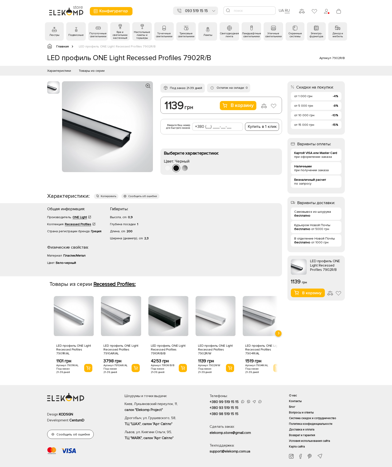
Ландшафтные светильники (251, 35)
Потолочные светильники (98, 35)
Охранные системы (295, 35)
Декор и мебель (338, 35)
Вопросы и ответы (301, 412)
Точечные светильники (164, 35)
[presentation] (278, 333)
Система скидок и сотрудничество (312, 418)
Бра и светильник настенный (120, 35)
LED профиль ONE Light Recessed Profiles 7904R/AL (262, 349)
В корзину (242, 105)
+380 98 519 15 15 (224, 414)
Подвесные (76, 35)
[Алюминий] (185, 168)
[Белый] (167, 168)
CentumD (76, 420)
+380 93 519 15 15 (224, 407)
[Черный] (176, 168)
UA (281, 10)
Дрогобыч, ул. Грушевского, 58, (150, 421)
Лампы (207, 35)
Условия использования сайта (309, 441)
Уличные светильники (273, 35)
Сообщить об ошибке (142, 196)
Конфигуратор (113, 10)
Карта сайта (297, 446)
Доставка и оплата (301, 429)
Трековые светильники (186, 35)
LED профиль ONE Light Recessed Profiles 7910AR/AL (120, 349)
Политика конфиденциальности (310, 424)
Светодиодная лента (229, 35)
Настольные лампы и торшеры (142, 35)
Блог (292, 407)
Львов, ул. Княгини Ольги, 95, (149, 435)
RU (287, 10)
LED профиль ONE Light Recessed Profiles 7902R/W (215, 349)
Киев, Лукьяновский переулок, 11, (151, 407)
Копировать (108, 196)
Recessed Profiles (78, 224)
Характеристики (59, 71)
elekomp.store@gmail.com (230, 432)
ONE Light (80, 217)
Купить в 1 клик (262, 126)
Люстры (54, 35)
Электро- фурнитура (316, 35)
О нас (293, 395)
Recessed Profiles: (114, 284)
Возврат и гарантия (302, 435)
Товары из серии (92, 71)
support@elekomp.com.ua (230, 451)
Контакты (295, 401)
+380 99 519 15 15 (224, 402)
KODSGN (66, 414)
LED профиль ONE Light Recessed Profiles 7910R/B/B (168, 349)
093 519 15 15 (196, 11)
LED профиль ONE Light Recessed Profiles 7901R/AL (73, 349)
